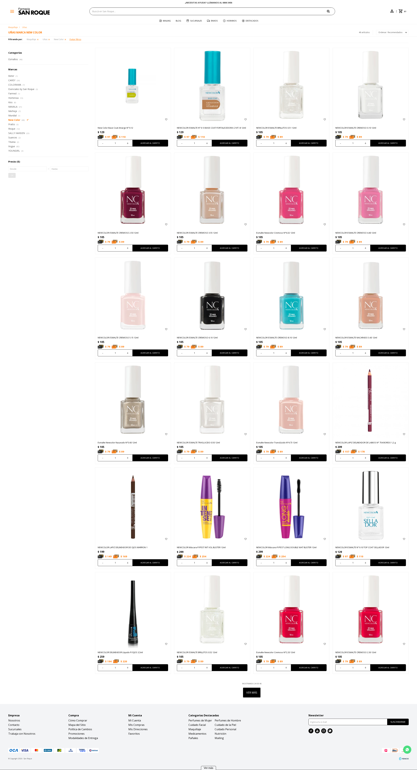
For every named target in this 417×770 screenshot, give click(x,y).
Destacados (252, 20)
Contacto (13, 725)
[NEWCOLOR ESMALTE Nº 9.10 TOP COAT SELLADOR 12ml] (371, 505)
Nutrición (220, 733)
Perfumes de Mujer (200, 720)
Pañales (193, 738)
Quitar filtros (75, 39)
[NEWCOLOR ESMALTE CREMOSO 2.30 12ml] (371, 610)
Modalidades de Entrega (83, 738)
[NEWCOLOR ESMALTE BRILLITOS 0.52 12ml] (212, 610)
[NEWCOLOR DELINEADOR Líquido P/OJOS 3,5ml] (133, 610)
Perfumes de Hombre (228, 720)
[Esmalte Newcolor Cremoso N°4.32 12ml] (291, 191)
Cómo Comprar (77, 720)
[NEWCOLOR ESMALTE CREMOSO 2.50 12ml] (133, 191)
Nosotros (14, 720)
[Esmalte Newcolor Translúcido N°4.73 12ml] (291, 400)
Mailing (167, 20)
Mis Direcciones (138, 729)
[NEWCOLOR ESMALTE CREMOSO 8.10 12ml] (291, 295)
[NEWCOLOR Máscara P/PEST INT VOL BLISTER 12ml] (212, 505)
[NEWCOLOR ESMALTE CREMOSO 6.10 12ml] (212, 295)
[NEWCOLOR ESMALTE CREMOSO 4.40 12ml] (371, 191)
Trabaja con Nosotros (21, 733)
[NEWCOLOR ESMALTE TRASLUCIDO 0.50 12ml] (212, 400)
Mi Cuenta (134, 720)
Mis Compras (136, 725)
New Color (59, 39)
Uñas (45, 39)
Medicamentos (197, 733)
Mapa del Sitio (77, 725)
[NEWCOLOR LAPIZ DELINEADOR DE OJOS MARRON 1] (133, 505)
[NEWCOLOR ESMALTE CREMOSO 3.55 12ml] (212, 191)
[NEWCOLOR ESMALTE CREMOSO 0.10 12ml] (371, 86)
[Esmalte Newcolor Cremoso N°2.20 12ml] (291, 610)
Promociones (76, 733)
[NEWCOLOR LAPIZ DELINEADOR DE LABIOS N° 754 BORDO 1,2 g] (371, 400)
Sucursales (196, 20)
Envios (214, 20)
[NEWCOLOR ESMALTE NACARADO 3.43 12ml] (371, 295)
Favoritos (134, 733)
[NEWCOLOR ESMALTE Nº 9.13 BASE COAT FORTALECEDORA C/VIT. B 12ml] (212, 86)
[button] (331, 11)
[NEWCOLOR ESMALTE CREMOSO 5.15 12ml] (133, 295)
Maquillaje (31, 39)
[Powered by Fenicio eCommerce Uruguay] (404, 758)
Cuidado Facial (197, 725)
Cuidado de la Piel (225, 725)
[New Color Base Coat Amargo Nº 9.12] (133, 86)
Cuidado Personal (225, 729)
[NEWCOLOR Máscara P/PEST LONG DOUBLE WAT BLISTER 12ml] (291, 505)
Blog (178, 20)
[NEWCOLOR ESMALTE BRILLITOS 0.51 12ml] (291, 86)
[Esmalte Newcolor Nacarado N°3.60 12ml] (133, 400)
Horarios (232, 20)
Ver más (208, 768)
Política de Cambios (80, 729)
